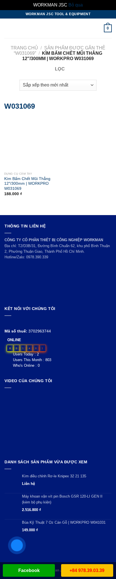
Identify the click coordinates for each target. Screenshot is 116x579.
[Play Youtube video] (58, 422)
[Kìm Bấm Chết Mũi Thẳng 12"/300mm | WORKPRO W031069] (11, 143)
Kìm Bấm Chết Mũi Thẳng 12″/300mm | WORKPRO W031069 (27, 184)
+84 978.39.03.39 (87, 570)
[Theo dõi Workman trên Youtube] (14, 322)
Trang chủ (24, 47)
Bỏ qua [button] (75, 5)
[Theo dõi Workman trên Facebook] (7, 322)
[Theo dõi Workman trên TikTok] (21, 322)
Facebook (29, 570)
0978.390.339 (37, 257)
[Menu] (7, 28)
